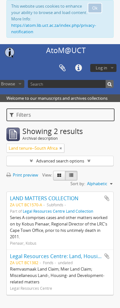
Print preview (25, 175)
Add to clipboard (107, 198)
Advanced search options (60, 161)
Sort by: (77, 183)
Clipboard (62, 68)
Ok (95, 8)
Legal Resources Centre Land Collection (58, 211)
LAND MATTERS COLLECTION (44, 198)
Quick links (78, 68)
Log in (101, 68)
